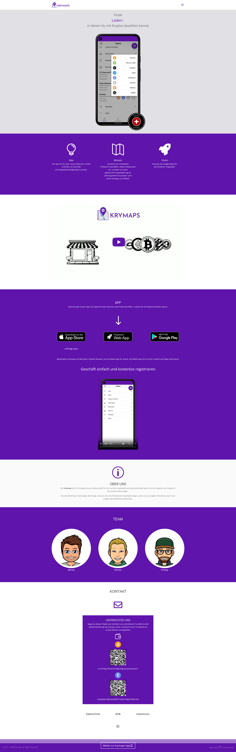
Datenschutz (93, 714)
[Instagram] (117, 727)
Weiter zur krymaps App (116, 745)
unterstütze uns (118, 620)
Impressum (142, 714)
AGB (117, 714)
